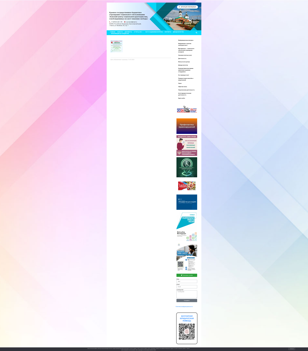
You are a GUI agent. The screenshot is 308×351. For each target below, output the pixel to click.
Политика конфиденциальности (184, 306)
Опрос (180, 83)
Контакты (168, 32)
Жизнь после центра (184, 61)
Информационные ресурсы (185, 40)
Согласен (292, 348)
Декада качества (178, 32)
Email (178, 284)
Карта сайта (181, 98)
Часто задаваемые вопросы (154, 32)
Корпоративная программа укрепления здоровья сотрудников (185, 70)
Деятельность (182, 58)
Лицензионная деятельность (186, 90)
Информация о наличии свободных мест (184, 44)
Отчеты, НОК (138, 32)
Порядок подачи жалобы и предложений (185, 79)
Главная (112, 32)
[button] (196, 32)
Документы (128, 32)
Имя (177, 279)
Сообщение (179, 289)
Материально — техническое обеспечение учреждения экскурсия (186, 50)
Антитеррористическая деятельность (184, 94)
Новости (120, 32)
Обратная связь (182, 86)
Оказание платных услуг (185, 55)
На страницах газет (183, 75)
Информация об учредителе (120, 33)
